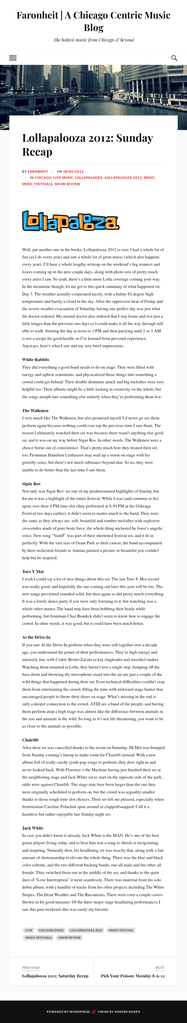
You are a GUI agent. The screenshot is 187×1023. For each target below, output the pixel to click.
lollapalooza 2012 (123, 178)
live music (63, 178)
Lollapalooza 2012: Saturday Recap (55, 975)
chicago (43, 178)
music (149, 178)
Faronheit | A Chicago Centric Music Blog (93, 21)
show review (67, 184)
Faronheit (38, 171)
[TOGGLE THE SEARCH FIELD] (174, 58)
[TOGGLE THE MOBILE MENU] (13, 58)
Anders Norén (127, 1011)
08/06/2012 (73, 171)
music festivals (37, 184)
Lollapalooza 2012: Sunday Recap (87, 144)
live (29, 930)
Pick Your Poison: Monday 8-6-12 (133, 975)
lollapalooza (89, 178)
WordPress (79, 1011)
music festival (121, 930)
